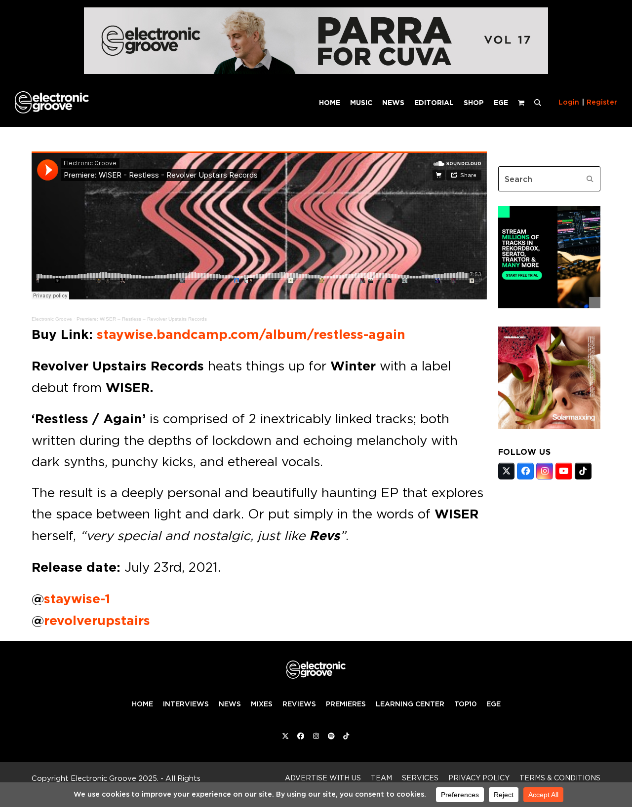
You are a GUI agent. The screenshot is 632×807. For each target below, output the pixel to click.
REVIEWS (299, 703)
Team (381, 777)
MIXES (262, 703)
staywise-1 (77, 598)
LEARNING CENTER (410, 703)
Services (420, 777)
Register (602, 102)
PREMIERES (346, 703)
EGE (493, 703)
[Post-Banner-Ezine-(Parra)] (316, 71)
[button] (537, 102)
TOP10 (465, 703)
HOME (142, 703)
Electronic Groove (52, 319)
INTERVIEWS (186, 703)
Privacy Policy (479, 777)
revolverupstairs (97, 620)
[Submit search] (590, 179)
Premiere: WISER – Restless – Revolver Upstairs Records (142, 319)
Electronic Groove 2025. (114, 778)
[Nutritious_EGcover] (549, 426)
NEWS (230, 703)
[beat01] (549, 305)
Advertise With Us (323, 777)
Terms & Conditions (559, 777)
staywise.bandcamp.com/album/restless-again (251, 334)
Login (568, 102)
